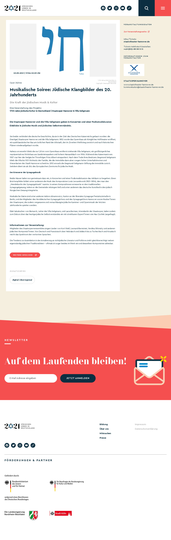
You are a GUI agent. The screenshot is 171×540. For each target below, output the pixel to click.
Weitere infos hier (23, 255)
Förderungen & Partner (29, 460)
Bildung (104, 424)
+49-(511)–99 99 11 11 (133, 49)
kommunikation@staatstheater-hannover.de (144, 87)
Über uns (104, 429)
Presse (103, 438)
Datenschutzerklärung (146, 429)
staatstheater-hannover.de (137, 42)
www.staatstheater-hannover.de (138, 85)
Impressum (140, 424)
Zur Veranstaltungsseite (135, 32)
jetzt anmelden (78, 378)
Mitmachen (105, 433)
